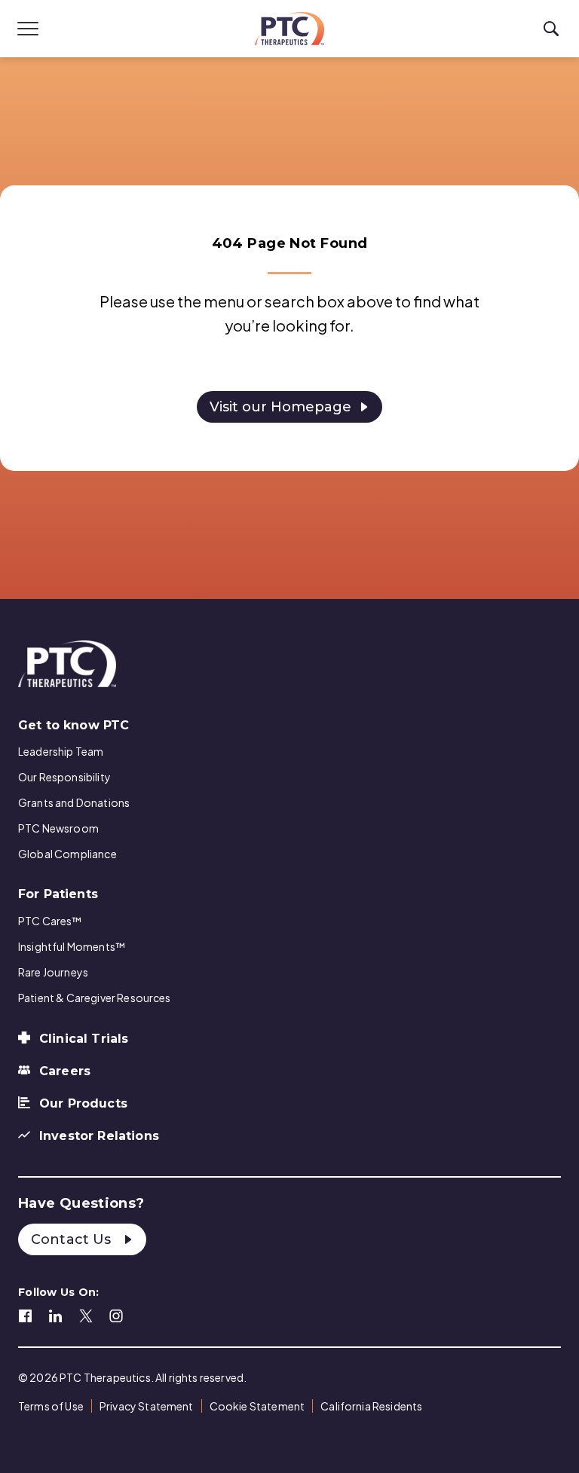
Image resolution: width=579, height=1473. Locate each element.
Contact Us (73, 1239)
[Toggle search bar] (551, 29)
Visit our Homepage (280, 407)
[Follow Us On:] (25, 1314)
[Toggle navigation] (27, 28)
